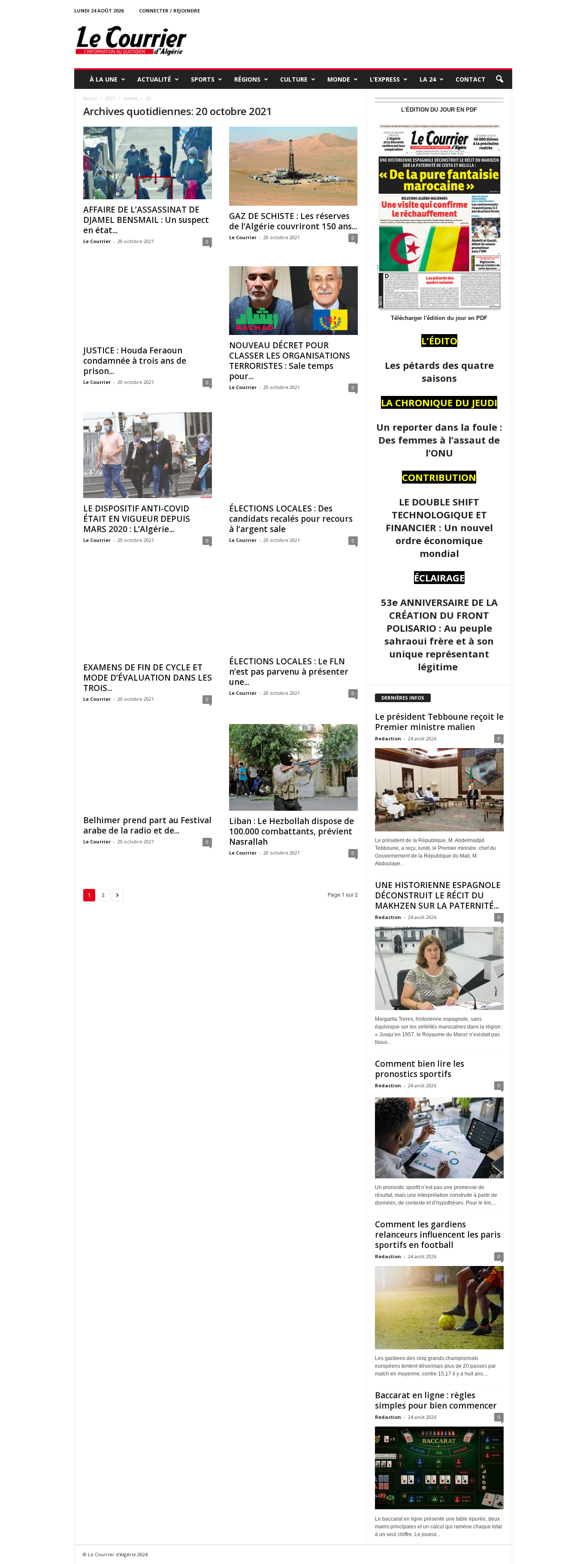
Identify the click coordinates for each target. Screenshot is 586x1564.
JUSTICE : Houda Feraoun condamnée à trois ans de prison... (134, 361)
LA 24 (428, 79)
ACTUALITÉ (154, 79)
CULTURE (294, 79)
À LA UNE (104, 79)
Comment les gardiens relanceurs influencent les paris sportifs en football (438, 1235)
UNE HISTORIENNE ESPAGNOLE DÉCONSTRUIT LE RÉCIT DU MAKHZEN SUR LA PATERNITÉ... (438, 895)
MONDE (338, 79)
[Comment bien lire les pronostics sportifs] (439, 1136)
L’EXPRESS (385, 79)
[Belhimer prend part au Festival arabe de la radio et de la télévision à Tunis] (147, 767)
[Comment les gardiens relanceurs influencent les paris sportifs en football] (439, 1307)
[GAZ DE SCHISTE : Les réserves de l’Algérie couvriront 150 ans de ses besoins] (293, 166)
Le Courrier (97, 241)
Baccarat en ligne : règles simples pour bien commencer (436, 1400)
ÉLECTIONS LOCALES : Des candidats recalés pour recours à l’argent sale (291, 519)
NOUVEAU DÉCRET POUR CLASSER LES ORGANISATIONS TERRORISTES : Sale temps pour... (289, 361)
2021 (110, 98)
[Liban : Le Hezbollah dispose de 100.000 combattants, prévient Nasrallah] (293, 767)
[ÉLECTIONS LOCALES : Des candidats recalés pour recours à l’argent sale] (293, 455)
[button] (499, 79)
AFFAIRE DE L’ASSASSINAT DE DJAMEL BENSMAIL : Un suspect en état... (146, 220)
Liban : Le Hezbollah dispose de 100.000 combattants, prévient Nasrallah (291, 831)
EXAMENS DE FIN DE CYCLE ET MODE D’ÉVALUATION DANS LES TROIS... (147, 678)
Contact (471, 79)
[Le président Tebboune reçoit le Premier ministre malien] (439, 789)
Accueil (90, 98)
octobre (131, 98)
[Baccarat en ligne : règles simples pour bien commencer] (439, 1468)
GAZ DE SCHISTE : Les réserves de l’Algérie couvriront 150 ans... (293, 221)
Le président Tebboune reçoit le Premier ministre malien (439, 722)
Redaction (388, 738)
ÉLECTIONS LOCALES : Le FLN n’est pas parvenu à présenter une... (288, 672)
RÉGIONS (247, 79)
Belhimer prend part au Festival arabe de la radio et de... (147, 825)
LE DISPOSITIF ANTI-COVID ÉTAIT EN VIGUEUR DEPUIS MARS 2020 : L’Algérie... (136, 519)
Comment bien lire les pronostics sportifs (419, 1069)
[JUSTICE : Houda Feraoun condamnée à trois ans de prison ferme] (147, 303)
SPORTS (202, 79)
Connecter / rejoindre (169, 10)
